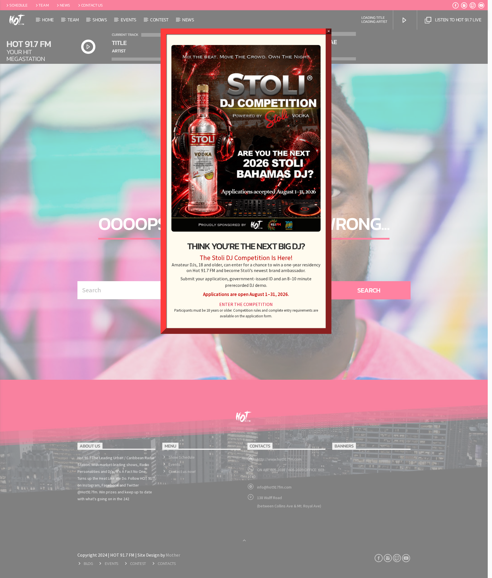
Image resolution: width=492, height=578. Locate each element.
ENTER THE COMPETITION (246, 304)
